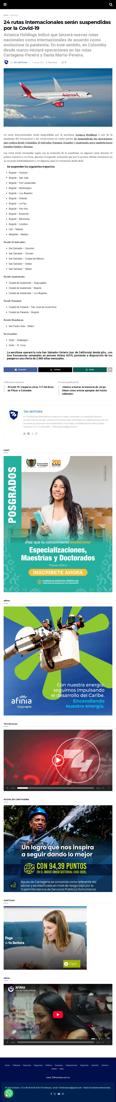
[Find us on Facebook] (51, 1094)
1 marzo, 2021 (38, 62)
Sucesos (59, 1065)
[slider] (55, 788)
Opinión (95, 1065)
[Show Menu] (5, 4)
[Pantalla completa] (108, 788)
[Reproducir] (7, 788)
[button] (58, 760)
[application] (58, 760)
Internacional (71, 1065)
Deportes (84, 1065)
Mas (62, 1069)
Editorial (16, 1065)
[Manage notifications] (6, 1095)
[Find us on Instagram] (63, 1094)
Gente (54, 1069)
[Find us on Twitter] (55, 1094)
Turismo (105, 1065)
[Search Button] (110, 4)
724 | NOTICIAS (20, 62)
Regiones (38, 1065)
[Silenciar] (103, 788)
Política (48, 1065)
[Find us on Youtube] (59, 1094)
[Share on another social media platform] (110, 369)
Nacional (14, 15)
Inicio (6, 15)
